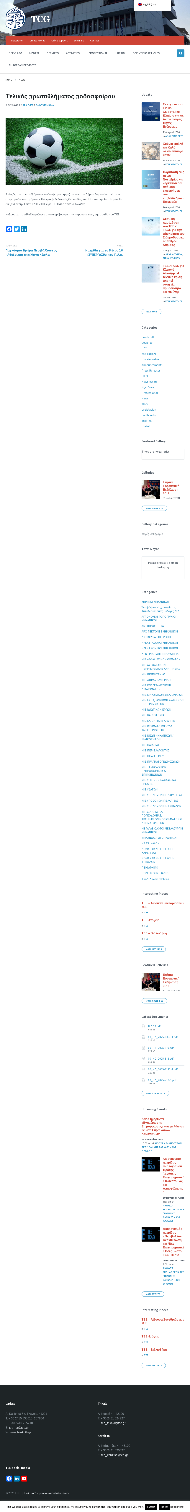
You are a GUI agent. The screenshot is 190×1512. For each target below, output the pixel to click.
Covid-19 (147, 342)
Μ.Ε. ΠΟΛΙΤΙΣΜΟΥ (153, 756)
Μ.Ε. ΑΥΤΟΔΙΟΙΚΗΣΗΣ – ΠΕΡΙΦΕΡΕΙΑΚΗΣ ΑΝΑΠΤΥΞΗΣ (161, 666)
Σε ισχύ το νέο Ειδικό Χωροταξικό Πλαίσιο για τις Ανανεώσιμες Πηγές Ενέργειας (173, 115)
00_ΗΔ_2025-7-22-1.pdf (163, 1069)
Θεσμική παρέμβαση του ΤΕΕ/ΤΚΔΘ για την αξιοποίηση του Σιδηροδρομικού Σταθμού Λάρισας (173, 232)
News (22, 79)
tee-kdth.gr (149, 354)
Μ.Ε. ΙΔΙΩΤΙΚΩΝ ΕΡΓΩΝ (156, 709)
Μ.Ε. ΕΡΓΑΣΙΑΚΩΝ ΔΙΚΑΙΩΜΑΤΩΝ (162, 694)
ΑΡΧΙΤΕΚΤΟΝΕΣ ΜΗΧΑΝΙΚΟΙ (160, 631)
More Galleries (154, 508)
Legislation (149, 409)
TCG (40, 19)
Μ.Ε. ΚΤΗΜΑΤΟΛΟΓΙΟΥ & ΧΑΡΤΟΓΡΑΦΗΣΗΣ (157, 728)
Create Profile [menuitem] (37, 40)
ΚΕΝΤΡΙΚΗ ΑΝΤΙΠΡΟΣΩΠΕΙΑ (160, 654)
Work (145, 404)
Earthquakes (150, 415)
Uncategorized (151, 359)
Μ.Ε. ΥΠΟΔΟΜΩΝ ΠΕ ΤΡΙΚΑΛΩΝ (161, 806)
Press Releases (151, 370)
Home (9, 79)
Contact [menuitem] (94, 40)
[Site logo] (16, 28)
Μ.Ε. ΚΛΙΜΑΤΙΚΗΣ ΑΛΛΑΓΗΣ (159, 720)
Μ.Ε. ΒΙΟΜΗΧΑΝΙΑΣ (154, 674)
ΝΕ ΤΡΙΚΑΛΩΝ (151, 843)
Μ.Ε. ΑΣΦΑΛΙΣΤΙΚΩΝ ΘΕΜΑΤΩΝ (161, 659)
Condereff (148, 337)
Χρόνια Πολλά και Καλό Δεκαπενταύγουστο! (173, 149)
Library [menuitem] (120, 53)
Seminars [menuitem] (79, 40)
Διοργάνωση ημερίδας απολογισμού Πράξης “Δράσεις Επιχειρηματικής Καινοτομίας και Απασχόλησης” (173, 1175)
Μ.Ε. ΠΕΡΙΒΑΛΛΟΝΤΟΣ (156, 750)
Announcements (152, 365)
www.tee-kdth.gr (20, 1432)
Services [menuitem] (53, 53)
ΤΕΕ (146, 912)
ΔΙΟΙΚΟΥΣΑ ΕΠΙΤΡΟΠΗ (156, 637)
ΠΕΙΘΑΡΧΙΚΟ (150, 867)
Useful (146, 426)
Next (120, 245)
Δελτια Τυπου (173, 254)
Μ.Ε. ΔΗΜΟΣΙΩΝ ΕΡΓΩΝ (156, 680)
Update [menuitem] (34, 53)
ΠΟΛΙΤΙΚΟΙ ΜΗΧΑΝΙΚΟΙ (156, 873)
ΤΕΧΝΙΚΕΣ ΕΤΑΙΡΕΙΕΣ (155, 878)
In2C (144, 348)
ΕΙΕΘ (145, 376)
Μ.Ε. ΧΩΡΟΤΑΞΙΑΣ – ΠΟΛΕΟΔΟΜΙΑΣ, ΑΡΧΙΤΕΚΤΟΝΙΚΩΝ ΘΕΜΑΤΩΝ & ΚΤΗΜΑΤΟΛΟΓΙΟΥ (162, 817)
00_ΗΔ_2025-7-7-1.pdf (162, 1080)
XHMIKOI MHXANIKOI (155, 601)
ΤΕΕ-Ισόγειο (150, 920)
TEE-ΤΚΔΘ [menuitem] (15, 53)
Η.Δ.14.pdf (154, 1026)
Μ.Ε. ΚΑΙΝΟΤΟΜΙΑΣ (154, 715)
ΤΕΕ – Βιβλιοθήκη (154, 933)
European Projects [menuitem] (22, 65)
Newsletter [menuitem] (17, 40)
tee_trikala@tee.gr (113, 1423)
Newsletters (149, 381)
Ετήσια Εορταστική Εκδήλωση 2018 (171, 487)
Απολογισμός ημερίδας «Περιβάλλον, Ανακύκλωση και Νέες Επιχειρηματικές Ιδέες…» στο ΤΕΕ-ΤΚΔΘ (173, 1242)
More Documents (155, 1093)
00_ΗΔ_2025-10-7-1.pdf (163, 1037)
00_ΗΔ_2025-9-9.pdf (161, 1048)
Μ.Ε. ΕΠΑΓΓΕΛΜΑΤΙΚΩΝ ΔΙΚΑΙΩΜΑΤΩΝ (156, 687)
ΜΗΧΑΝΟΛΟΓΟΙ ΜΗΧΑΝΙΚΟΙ (159, 838)
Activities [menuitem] (73, 53)
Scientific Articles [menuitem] (146, 53)
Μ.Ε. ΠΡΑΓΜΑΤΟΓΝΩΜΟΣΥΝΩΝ (161, 761)
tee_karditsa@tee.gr (114, 1455)
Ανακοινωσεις (45, 104)
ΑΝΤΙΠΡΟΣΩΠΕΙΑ (153, 626)
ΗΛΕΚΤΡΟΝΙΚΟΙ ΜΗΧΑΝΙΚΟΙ (160, 648)
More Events (153, 1294)
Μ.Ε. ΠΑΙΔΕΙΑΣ (151, 745)
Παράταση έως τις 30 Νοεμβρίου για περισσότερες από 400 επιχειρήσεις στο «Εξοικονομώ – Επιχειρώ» (173, 187)
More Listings (154, 949)
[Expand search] (180, 53)
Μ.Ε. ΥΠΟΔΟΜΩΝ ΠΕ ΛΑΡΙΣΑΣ (160, 800)
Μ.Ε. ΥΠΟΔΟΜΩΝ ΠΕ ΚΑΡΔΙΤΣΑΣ (162, 795)
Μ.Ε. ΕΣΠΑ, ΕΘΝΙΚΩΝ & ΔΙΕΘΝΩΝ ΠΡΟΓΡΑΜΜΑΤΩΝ (163, 702)
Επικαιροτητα (173, 164)
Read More (151, 311)
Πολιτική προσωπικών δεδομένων (46, 1493)
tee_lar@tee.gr (19, 1427)
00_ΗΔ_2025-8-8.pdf (161, 1058)
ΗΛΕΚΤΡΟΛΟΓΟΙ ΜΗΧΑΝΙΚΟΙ (160, 642)
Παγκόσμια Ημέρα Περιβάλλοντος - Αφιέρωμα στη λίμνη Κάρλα (31, 252)
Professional (150, 393)
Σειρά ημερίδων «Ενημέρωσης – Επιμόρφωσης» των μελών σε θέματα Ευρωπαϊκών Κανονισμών (163, 1126)
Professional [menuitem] (98, 53)
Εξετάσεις (148, 387)
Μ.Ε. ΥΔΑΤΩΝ (150, 789)
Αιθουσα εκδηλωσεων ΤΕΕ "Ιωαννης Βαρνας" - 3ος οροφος (162, 1147)
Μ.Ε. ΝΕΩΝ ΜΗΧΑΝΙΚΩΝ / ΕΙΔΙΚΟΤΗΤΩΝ (157, 737)
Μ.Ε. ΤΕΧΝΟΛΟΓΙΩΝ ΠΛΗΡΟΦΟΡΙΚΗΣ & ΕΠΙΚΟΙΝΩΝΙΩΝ (154, 770)
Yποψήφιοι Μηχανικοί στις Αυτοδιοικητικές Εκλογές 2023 (161, 609)
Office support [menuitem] (59, 40)
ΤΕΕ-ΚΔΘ (27, 104)
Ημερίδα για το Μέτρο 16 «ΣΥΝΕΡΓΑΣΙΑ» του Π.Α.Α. (104, 252)
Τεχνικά (147, 420)
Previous (11, 245)
